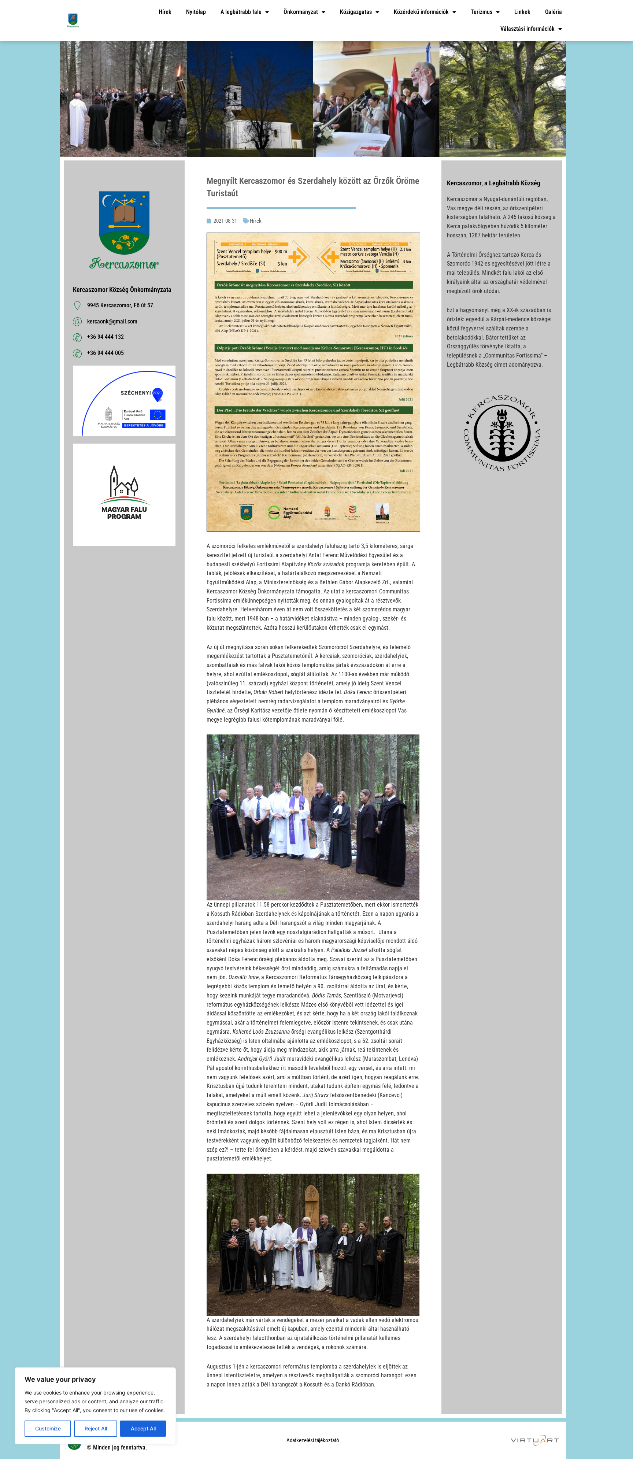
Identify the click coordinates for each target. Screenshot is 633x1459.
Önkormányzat (301, 11)
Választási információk (527, 28)
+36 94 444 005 (105, 352)
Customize (48, 1428)
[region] (95, 1405)
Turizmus (481, 11)
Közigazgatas (356, 11)
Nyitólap (196, 11)
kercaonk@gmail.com (112, 321)
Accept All (143, 1428)
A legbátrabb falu (241, 11)
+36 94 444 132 (105, 336)
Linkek (522, 11)
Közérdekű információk (421, 11)
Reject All (96, 1428)
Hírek (165, 11)
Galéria (553, 11)
